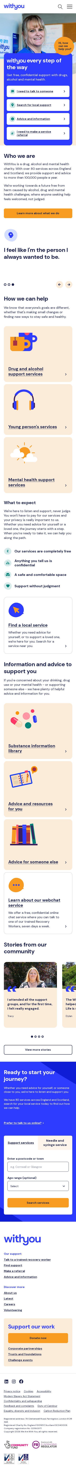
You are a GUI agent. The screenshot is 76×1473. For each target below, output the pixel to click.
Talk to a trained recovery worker (27, 1259)
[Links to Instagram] (13, 1381)
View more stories (38, 1050)
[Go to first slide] (68, 284)
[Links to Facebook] (21, 1381)
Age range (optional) (21, 1178)
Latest (8, 1298)
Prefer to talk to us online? (23, 1123)
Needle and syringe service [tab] (55, 1142)
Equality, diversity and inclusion (22, 1410)
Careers (9, 1304)
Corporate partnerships (25, 1348)
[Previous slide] (59, 284)
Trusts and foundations (25, 1354)
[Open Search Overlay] (60, 6)
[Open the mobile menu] (69, 6)
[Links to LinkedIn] (6, 1381)
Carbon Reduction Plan (57, 1410)
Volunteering (13, 1310)
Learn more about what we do (38, 213)
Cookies (28, 1391)
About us (10, 1293)
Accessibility (44, 1391)
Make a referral (14, 1271)
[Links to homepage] (38, 1240)
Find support (13, 1265)
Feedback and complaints (19, 1405)
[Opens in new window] (18, 1444)
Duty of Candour (47, 1405)
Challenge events (20, 1360)
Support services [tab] (21, 1143)
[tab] (5, 284)
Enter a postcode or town (25, 1158)
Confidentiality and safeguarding (23, 1401)
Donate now (38, 1338)
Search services (38, 1203)
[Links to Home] (14, 7)
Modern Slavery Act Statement (22, 1396)
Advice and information (20, 1277)
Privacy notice (12, 1391)
